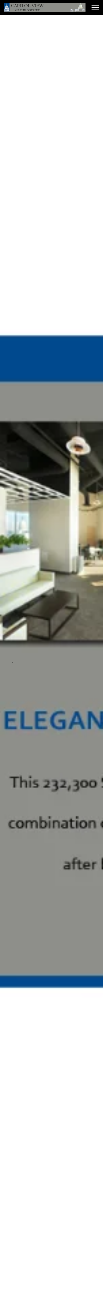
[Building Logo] (45, 7)
